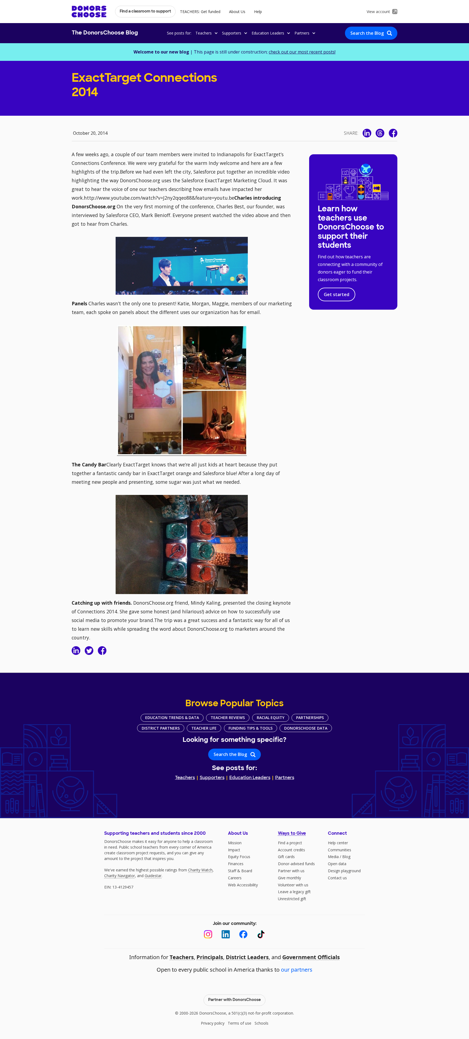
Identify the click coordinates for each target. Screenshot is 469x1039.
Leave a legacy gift (294, 891)
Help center (338, 842)
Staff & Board (240, 870)
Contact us (337, 877)
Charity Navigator (119, 875)
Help (258, 11)
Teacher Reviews (228, 717)
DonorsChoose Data (305, 728)
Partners (284, 778)
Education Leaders (249, 778)
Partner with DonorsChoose (234, 1000)
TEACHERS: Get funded (200, 11)
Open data (337, 863)
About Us (237, 11)
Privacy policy (212, 1023)
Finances (235, 863)
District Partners (161, 728)
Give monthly (289, 877)
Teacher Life (204, 728)
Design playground (344, 870)
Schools (261, 1023)
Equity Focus (239, 856)
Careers (235, 877)
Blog (346, 856)
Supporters (212, 778)
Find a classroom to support (145, 12)
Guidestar (153, 875)
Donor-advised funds (296, 863)
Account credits (291, 849)
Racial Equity (270, 717)
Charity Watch (200, 869)
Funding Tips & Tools (250, 728)
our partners (296, 969)
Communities (339, 849)
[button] (206, 33)
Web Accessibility (243, 884)
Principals (210, 957)
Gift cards (286, 856)
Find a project (290, 842)
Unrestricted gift (292, 898)
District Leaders (247, 957)
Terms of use (239, 1023)
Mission (235, 842)
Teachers (185, 778)
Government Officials (311, 957)
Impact (234, 849)
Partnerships (310, 717)
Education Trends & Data (172, 717)
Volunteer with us (293, 884)
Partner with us (291, 870)
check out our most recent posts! (302, 52)
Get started (336, 294)
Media (333, 856)
